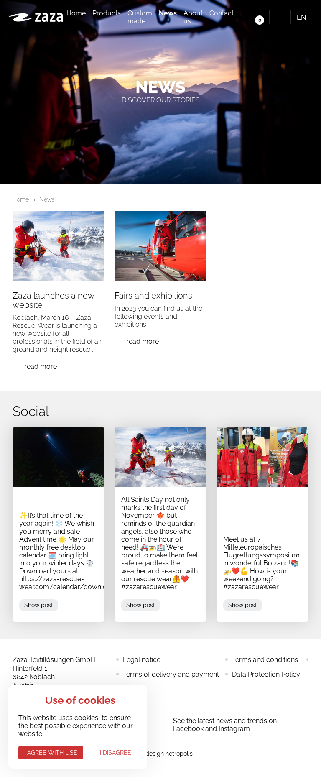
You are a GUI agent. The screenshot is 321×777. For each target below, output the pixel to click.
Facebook (156, 724)
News (168, 13)
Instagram (234, 729)
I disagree (115, 752)
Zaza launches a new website (53, 300)
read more (40, 367)
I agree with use (50, 752)
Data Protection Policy (266, 674)
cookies (86, 718)
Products (106, 13)
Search (280, 17)
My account (242, 17)
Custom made (139, 17)
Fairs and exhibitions (153, 296)
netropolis (179, 753)
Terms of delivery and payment (171, 674)
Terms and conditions (265, 660)
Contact (221, 13)
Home (76, 13)
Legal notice (141, 660)
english (307, 17)
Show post (38, 605)
